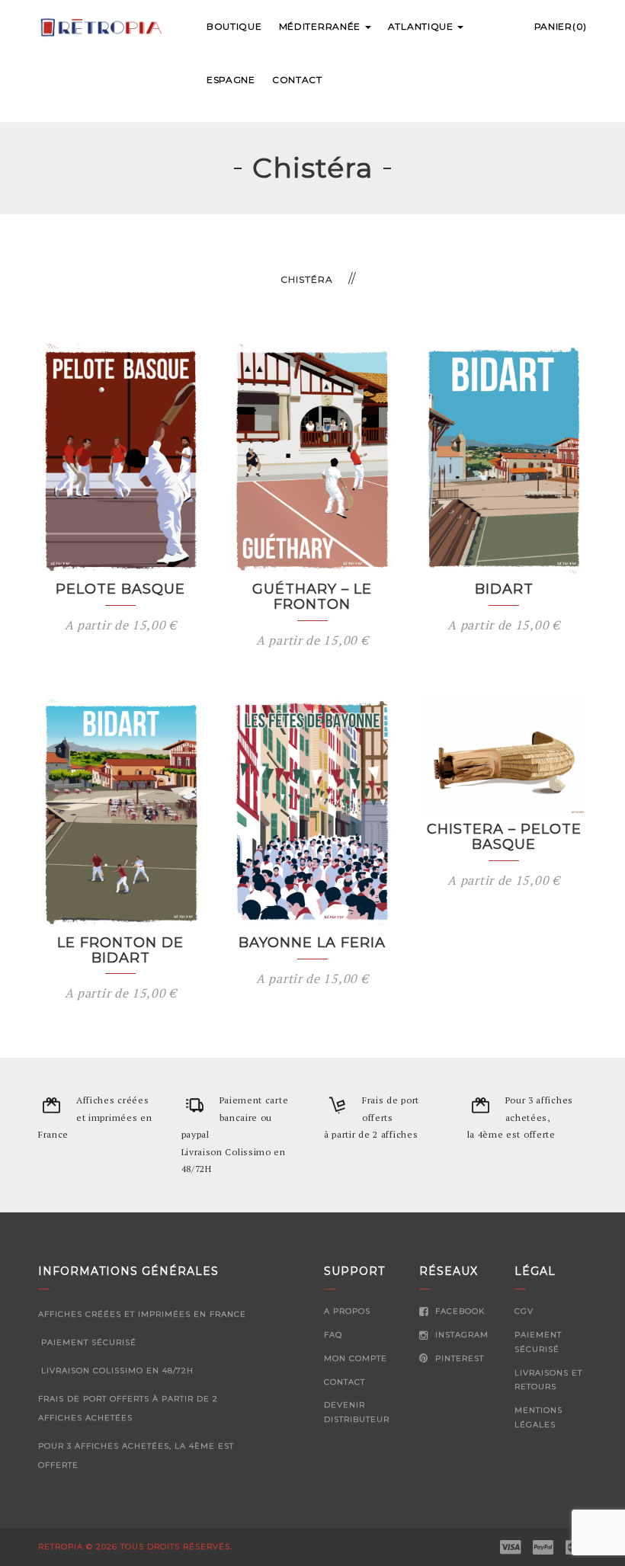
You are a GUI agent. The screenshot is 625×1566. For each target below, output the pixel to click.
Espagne (231, 79)
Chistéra (306, 279)
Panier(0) (560, 26)
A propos (347, 1311)
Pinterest (458, 1358)
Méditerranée (321, 26)
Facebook (458, 1311)
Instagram (460, 1335)
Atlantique (422, 26)
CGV (524, 1311)
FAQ (333, 1335)
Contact (297, 79)
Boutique (234, 26)
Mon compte (355, 1358)
